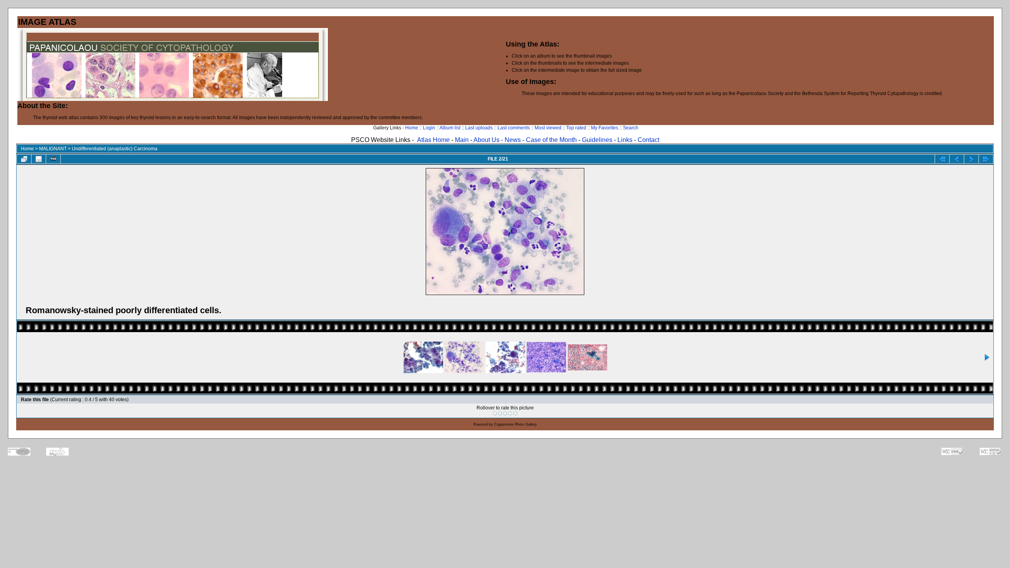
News (513, 139)
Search (630, 128)
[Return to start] (942, 159)
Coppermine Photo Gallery (515, 424)
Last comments (514, 128)
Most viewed (548, 128)
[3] (505, 413)
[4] (510, 413)
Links (624, 139)
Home (411, 128)
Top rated (576, 128)
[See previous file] (957, 159)
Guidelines (597, 139)
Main (462, 139)
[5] (515, 413)
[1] (495, 413)
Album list (450, 128)
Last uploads (479, 128)
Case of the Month (552, 139)
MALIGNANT (53, 148)
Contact (648, 139)
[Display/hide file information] (39, 159)
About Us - (489, 139)
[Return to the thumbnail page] (24, 159)
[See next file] (971, 159)
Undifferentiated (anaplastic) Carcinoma (114, 148)
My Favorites (604, 128)
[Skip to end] (986, 159)
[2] (500, 413)
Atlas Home (433, 139)
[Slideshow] (53, 159)
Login (429, 128)
